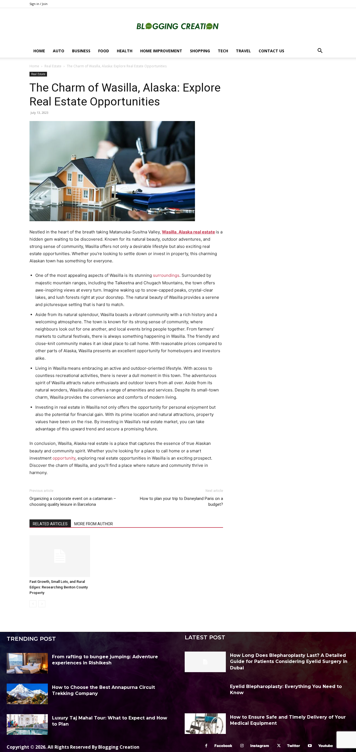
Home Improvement (161, 50)
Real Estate (52, 66)
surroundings (166, 275)
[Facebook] (206, 746)
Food (103, 50)
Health (124, 50)
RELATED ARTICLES (50, 524)
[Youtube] (310, 746)
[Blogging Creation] (178, 26)
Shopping (200, 50)
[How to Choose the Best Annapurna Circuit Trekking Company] (27, 694)
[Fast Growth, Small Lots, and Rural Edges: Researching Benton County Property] (59, 556)
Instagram (259, 745)
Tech (223, 50)
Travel (243, 50)
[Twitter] (279, 746)
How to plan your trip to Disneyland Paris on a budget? (181, 501)
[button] (320, 51)
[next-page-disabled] (41, 603)
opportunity (64, 458)
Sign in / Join (38, 4)
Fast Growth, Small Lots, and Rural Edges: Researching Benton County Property (58, 587)
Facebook (223, 745)
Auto (58, 50)
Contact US (271, 50)
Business (81, 50)
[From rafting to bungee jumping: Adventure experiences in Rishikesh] (27, 663)
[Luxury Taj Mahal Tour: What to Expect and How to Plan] (27, 724)
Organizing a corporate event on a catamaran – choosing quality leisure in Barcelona (72, 501)
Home (39, 50)
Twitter (293, 745)
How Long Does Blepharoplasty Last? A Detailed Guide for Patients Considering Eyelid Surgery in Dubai (288, 661)
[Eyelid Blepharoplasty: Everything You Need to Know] (205, 693)
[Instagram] (242, 746)
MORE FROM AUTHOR (93, 524)
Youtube (325, 745)
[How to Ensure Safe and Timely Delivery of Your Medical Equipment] (205, 723)
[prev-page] (32, 603)
